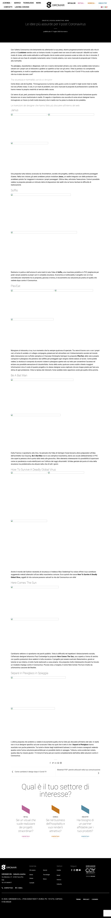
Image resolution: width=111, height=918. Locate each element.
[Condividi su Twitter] (53, 763)
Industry (102, 3)
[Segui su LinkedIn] (77, 870)
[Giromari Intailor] (55, 5)
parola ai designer (44, 79)
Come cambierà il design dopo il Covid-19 (30, 772)
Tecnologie (28, 3)
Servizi (17, 3)
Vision (31, 878)
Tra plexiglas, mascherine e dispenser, (26, 66)
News (38, 3)
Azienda (6, 3)
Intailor (72, 3)
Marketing (60, 20)
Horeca (59, 879)
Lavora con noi (22, 7)
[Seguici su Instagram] (74, 870)
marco (65, 31)
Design (52, 20)
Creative (45, 20)
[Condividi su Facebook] (50, 763)
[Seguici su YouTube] (80, 870)
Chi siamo (32, 870)
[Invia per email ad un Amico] (55, 763)
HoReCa (91, 3)
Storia (31, 874)
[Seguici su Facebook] (72, 870)
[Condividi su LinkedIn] (61, 763)
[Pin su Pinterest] (58, 763)
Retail (81, 3)
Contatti (8, 7)
